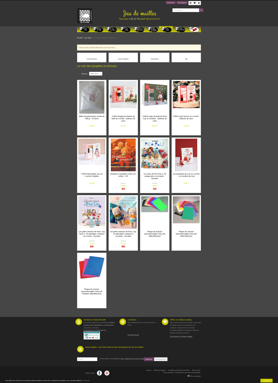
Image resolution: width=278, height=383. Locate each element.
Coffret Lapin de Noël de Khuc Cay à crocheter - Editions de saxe (155, 118)
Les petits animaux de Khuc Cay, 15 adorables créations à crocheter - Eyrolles (123, 234)
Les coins (87, 38)
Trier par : (84, 74)
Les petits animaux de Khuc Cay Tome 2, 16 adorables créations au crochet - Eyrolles (92, 234)
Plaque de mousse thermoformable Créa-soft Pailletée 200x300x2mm (91, 291)
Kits (186, 59)
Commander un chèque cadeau (181, 336)
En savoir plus (85, 380)
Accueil (79, 38)
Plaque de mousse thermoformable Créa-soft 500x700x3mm (186, 234)
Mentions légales (159, 370)
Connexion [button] (170, 2)
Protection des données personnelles (187, 372)
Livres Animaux (92, 59)
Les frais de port (133, 335)
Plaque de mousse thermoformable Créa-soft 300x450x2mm (154, 234)
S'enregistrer (182, 2)
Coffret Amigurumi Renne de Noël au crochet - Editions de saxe (123, 118)
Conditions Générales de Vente (179, 370)
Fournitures (155, 59)
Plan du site (196, 370)
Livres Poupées (123, 59)
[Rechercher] (201, 10)
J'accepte (266, 380)
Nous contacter (168, 372)
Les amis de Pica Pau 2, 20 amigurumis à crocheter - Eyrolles (155, 176)
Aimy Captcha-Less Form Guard (132, 359)
